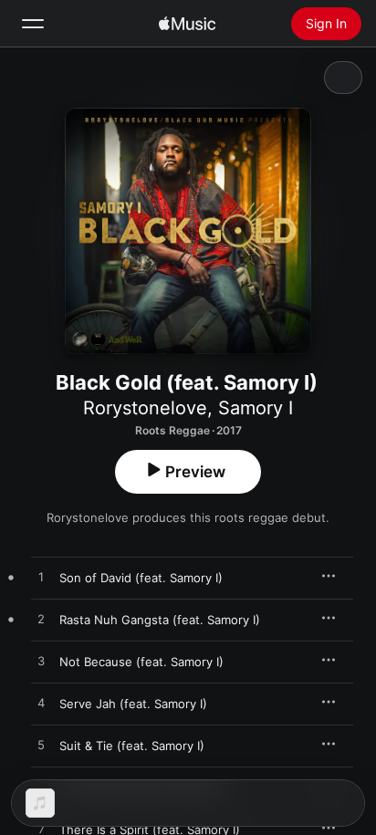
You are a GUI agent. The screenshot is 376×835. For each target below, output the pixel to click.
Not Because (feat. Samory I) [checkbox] (141, 661)
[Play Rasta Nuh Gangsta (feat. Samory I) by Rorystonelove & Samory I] (41, 619)
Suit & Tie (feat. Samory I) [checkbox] (131, 745)
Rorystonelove (145, 408)
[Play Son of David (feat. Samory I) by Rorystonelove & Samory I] (41, 577)
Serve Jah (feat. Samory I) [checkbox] (133, 703)
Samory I (255, 408)
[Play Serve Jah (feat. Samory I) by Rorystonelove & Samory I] (41, 703)
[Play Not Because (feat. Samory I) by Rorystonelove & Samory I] (41, 661)
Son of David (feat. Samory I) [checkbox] (141, 577)
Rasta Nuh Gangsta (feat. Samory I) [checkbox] (159, 619)
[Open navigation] (33, 24)
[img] (187, 24)
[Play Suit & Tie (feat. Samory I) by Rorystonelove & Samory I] (41, 745)
